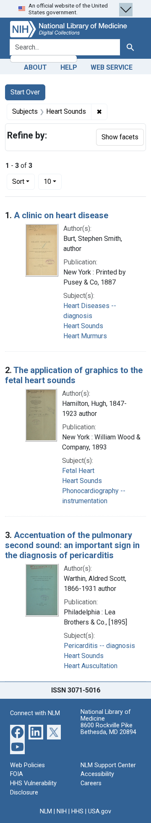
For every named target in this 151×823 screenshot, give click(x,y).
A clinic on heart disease (61, 215)
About (35, 67)
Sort (18, 182)
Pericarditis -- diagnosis (99, 646)
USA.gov (99, 811)
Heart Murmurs (85, 336)
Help (68, 67)
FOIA (16, 774)
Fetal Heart (78, 471)
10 (53, 181)
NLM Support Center (108, 765)
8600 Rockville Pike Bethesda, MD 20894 (108, 729)
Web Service (112, 67)
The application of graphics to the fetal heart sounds (74, 375)
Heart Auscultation (90, 666)
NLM (46, 811)
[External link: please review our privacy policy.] (17, 732)
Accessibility (97, 774)
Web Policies (27, 765)
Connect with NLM (35, 713)
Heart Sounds (83, 326)
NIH (62, 811)
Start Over (25, 92)
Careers (91, 783)
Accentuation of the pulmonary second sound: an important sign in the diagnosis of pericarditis (72, 545)
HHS (77, 811)
